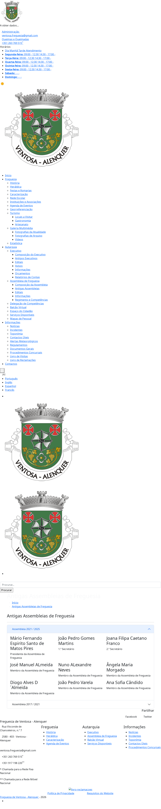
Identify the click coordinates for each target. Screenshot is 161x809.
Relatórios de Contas (27, 277)
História (14, 183)
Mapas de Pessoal (20, 318)
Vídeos (19, 239)
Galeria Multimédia (21, 228)
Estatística (16, 243)
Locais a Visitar (24, 217)
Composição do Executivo (30, 254)
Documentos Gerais (22, 348)
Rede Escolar (17, 198)
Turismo (15, 213)
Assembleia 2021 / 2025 (26, 629)
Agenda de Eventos (21, 205)
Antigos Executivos (26, 258)
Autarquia (11, 247)
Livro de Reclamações (23, 360)
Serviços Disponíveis (22, 315)
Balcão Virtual (18, 307)
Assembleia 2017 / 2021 (26, 704)
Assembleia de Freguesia (24, 281)
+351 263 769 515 (12, 43)
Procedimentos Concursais (26, 352)
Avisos (19, 266)
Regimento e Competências (31, 299)
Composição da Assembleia (31, 284)
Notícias (15, 326)
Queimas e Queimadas (15, 39)
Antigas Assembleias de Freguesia (32, 606)
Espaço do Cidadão (21, 311)
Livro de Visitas (19, 356)
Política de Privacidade (60, 793)
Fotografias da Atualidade (30, 232)
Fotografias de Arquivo (28, 235)
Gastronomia (23, 220)
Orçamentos (22, 273)
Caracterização (19, 194)
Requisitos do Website (100, 793)
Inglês (8, 382)
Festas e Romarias (21, 190)
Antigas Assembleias (27, 288)
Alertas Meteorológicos (24, 341)
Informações (22, 269)
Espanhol (10, 386)
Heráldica (15, 186)
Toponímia (16, 333)
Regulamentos (18, 345)
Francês (9, 390)
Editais (19, 262)
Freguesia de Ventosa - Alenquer (19, 797)
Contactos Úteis (19, 337)
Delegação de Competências (27, 303)
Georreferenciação (21, 209)
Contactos (11, 364)
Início (8, 175)
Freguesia (11, 179)
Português (11, 378)
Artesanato (21, 224)
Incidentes (16, 330)
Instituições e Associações (25, 202)
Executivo (15, 250)
